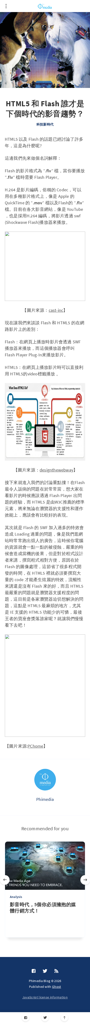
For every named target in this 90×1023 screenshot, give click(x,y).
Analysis (16, 897)
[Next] (85, 880)
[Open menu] (6, 6)
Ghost (56, 986)
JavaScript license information (45, 997)
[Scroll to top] (64, 1017)
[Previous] (5, 880)
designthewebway (56, 470)
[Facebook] (25, 1017)
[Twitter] (45, 1017)
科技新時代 (45, 124)
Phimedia (45, 799)
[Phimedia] (45, 779)
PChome (35, 746)
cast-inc (56, 310)
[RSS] (56, 971)
